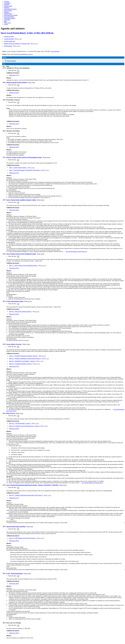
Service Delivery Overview (18, 344)
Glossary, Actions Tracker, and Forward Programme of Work (28, 157)
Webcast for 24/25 (14, 314)
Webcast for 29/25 (14, 583)
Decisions (6, 4)
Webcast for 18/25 (14, 92)
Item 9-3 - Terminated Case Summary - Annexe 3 (26, 361)
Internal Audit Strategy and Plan (19, 526)
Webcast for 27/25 (14, 498)
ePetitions (6, 7)
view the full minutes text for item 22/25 (76, 251)
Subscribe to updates (9, 18)
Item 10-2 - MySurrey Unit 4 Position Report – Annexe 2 (28, 426)
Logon (6, 24)
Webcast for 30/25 (14, 633)
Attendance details (9, 36)
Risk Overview (14, 413)
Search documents (9, 16)
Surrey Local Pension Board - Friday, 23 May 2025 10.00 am (27, 33)
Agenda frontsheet (13, 39)
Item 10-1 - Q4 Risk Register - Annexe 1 (24, 423)
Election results (8, 6)
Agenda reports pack (9, 41)
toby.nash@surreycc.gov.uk (25, 54)
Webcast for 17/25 (14, 75)
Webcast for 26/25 (14, 428)
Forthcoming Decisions (10, 9)
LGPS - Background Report (18, 573)
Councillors (7, 19)
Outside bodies (8, 13)
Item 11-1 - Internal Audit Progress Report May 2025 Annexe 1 (30, 495)
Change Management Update (19, 301)
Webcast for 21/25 (14, 173)
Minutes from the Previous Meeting (20, 82)
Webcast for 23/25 (14, 268)
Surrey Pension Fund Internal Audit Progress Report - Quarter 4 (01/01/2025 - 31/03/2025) (36, 485)
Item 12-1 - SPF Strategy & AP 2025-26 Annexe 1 (26, 538)
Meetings (6, 12)
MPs (5, 21)
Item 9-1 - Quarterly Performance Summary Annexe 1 (27, 356)
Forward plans (8, 10)
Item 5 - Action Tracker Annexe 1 (21, 167)
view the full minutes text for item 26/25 (92, 482)
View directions (55, 51)
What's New (7, 23)
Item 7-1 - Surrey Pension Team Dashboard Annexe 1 (27, 265)
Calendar (6, 1)
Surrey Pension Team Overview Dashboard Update (25, 254)
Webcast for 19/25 (14, 123)
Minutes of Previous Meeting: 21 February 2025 (21, 43)
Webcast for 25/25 (14, 366)
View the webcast (11, 61)
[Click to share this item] (18, 71)
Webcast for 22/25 (14, 210)
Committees (7, 3)
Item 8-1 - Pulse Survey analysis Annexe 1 (24, 311)
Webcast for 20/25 (14, 147)
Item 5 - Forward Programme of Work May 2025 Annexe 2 (29, 170)
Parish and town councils (11, 15)
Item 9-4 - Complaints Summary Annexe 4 (24, 363)
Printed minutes (12, 46)
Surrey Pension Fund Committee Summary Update (25, 200)
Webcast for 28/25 (14, 540)
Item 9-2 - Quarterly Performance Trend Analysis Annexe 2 (29, 358)
